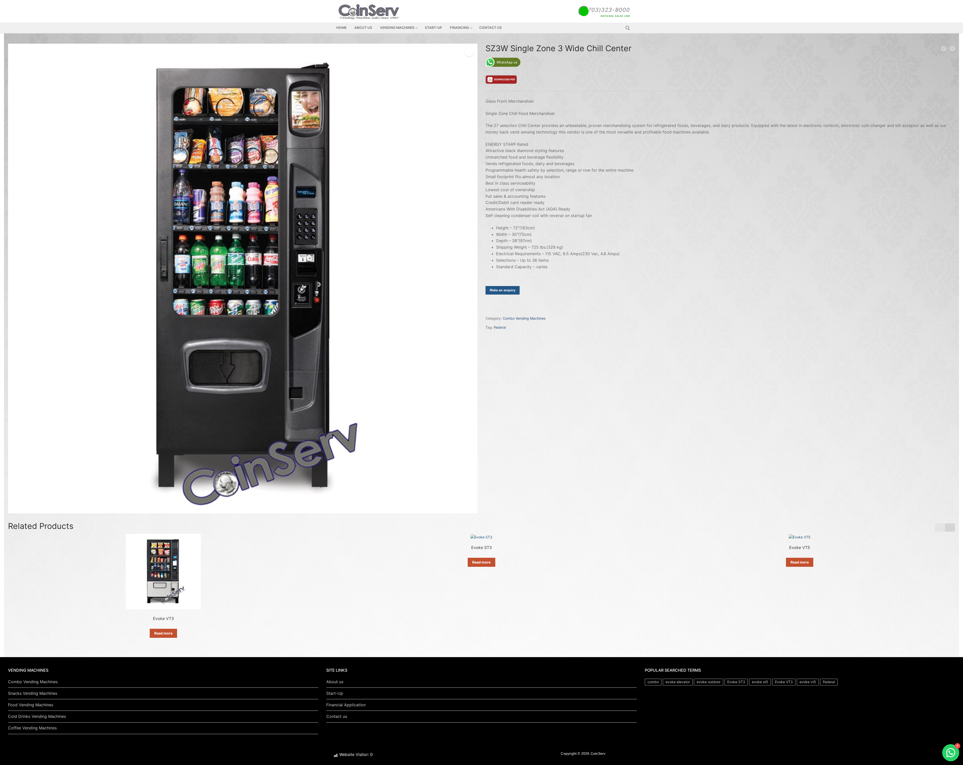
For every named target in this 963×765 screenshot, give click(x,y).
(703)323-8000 (608, 10)
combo (653, 682)
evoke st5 (760, 682)
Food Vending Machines (30, 704)
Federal (500, 327)
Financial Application (346, 704)
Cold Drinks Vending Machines (37, 716)
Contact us (336, 716)
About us (334, 681)
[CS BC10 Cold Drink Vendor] (944, 50)
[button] (950, 527)
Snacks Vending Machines (32, 693)
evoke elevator (678, 682)
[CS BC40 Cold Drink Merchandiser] (952, 50)
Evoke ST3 (736, 682)
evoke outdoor (708, 682)
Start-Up (334, 693)
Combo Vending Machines (524, 318)
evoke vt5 (807, 682)
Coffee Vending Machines (32, 727)
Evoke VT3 (784, 682)
